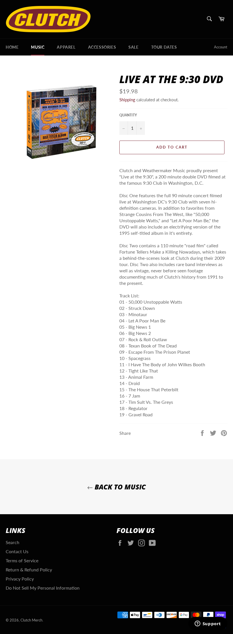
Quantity (128, 115)
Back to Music (119, 486)
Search (12, 542)
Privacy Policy (20, 578)
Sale (133, 47)
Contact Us (17, 551)
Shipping (127, 99)
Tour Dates (164, 47)
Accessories (102, 47)
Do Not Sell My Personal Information (43, 587)
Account (220, 47)
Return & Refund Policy (29, 569)
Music (37, 47)
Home (12, 47)
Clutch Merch (31, 620)
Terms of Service (22, 560)
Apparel (66, 47)
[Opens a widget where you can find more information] (207, 624)
